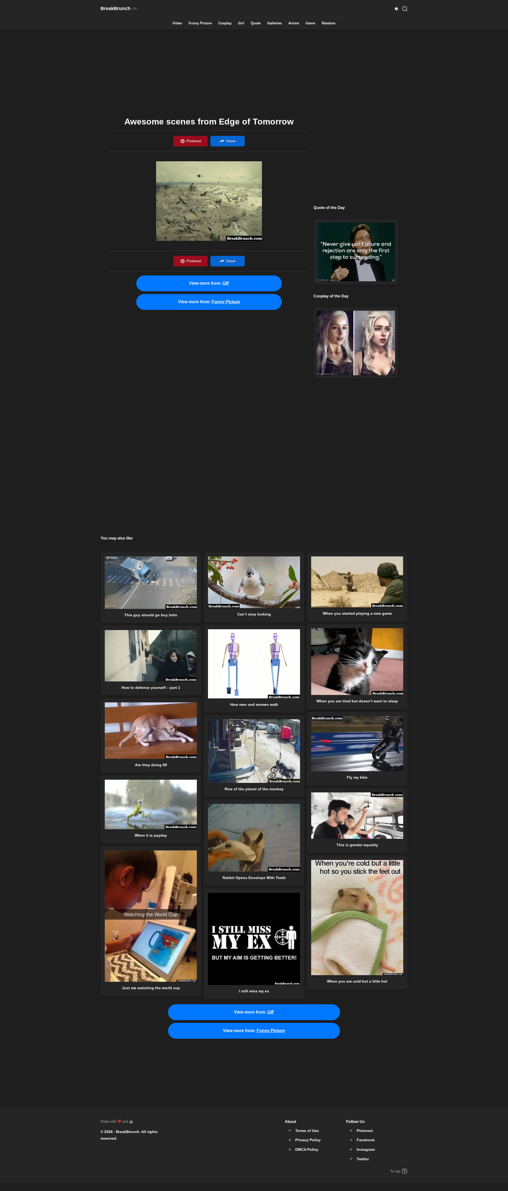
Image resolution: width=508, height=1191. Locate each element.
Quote (256, 23)
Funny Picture (200, 23)
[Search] (404, 8)
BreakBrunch (127, 1132)
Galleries (274, 23)
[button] (396, 8)
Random (328, 23)
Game (310, 23)
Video (177, 23)
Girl (241, 23)
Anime (293, 23)
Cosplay (225, 23)
